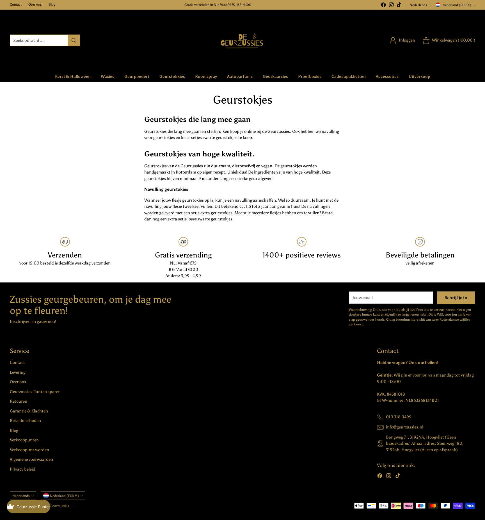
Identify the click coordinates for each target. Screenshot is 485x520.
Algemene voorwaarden (31, 459)
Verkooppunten (24, 440)
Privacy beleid (22, 469)
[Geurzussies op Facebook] (383, 6)
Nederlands (418, 5)
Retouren (18, 401)
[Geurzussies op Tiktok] (399, 6)
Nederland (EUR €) (456, 5)
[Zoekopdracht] (74, 40)
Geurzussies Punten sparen (35, 391)
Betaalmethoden (25, 420)
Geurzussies (60, 505)
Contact (17, 362)
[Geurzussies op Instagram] (391, 6)
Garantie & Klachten (29, 411)
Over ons (18, 381)
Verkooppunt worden (29, 449)
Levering (18, 372)
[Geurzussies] (243, 40)
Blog (14, 430)
